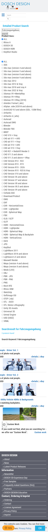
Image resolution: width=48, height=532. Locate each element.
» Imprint (7, 514)
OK (40, 528)
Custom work (40, 432)
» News (6, 463)
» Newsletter (8, 474)
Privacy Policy (25, 528)
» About (6, 459)
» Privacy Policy (10, 511)
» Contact (7, 503)
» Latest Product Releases (14, 466)
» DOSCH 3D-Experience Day (15, 477)
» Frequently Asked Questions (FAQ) (18, 485)
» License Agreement (12, 507)
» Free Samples (9, 481)
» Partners (7, 488)
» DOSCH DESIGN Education (15, 492)
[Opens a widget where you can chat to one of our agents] (8, 528)
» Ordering (7, 500)
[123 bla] (8, 19)
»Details (34, 356)
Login (8, 8)
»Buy (42, 356)
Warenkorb (12, 8)
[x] (46, 526)
